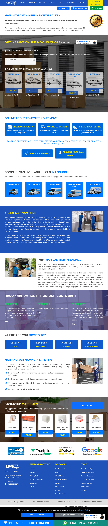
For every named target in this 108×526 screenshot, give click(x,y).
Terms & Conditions (36, 479)
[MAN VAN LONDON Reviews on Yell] (67, 451)
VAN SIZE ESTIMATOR (53, 130)
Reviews (70, 2)
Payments (84, 490)
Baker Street (59, 487)
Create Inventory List (87, 472)
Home (22, 2)
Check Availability (86, 469)
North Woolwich (60, 494)
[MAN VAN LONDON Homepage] (11, 3)
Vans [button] (31, 2)
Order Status (85, 487)
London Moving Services (16, 502)
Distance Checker (86, 483)
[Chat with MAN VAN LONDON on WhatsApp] (66, 523)
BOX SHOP (87, 406)
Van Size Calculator (87, 476)
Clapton (57, 483)
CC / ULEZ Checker (87, 479)
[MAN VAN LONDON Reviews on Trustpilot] (41, 451)
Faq (60, 2)
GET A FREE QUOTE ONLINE (29, 523)
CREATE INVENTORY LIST (87, 130)
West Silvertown (60, 476)
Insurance (33, 483)
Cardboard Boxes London (66, 502)
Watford (57, 472)
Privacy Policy (84, 510)
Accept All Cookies (37, 515)
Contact (81, 2)
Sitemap (32, 487)
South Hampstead (61, 479)
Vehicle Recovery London (92, 502)
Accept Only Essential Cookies (71, 515)
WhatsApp (98, 8)
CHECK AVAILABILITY (20, 130)
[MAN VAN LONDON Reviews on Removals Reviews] (16, 451)
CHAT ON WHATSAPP (84, 523)
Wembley (58, 490)
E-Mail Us (9, 481)
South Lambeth (60, 469)
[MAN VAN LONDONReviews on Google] (92, 451)
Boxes (52, 2)
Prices (42, 2)
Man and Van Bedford (41, 502)
